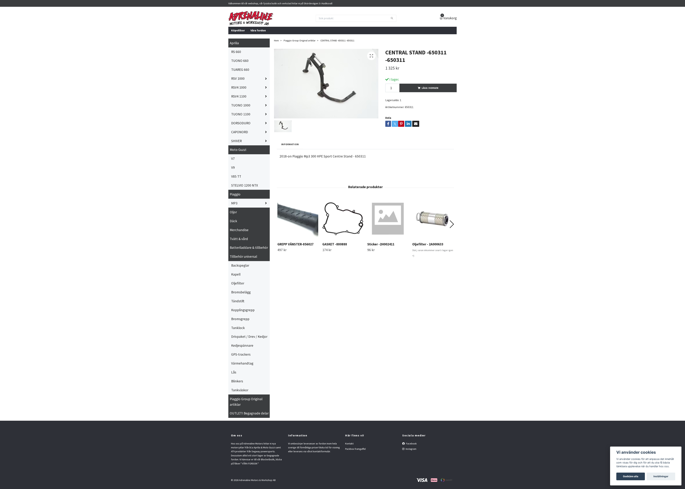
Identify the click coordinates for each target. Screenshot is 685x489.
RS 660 (236, 52)
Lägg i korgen (430, 87)
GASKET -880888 (334, 244)
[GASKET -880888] (342, 218)
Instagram (410, 448)
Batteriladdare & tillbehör (249, 247)
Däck (233, 221)
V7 (233, 158)
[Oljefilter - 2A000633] (432, 218)
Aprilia (234, 43)
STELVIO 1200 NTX (244, 185)
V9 (233, 167)
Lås (233, 372)
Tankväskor (239, 390)
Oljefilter (237, 283)
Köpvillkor (238, 30)
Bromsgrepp (240, 319)
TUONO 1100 (240, 114)
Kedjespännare (242, 345)
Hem (276, 40)
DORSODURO (240, 123)
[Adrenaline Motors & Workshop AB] (250, 18)
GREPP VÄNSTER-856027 (295, 244)
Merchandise (239, 230)
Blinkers (237, 381)
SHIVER (236, 141)
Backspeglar (240, 265)
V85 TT (236, 176)
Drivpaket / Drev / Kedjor (249, 336)
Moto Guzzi (238, 149)
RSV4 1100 (238, 96)
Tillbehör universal (243, 256)
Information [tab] (290, 144)
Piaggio (235, 194)
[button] (451, 224)
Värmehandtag (242, 363)
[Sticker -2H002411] (387, 218)
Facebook (411, 443)
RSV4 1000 (238, 87)
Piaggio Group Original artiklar (246, 402)
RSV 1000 (238, 78)
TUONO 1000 (240, 105)
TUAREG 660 (240, 69)
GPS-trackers (240, 354)
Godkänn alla (630, 476)
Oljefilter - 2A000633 (427, 244)
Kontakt (349, 443)
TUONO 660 (239, 60)
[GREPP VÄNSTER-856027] (297, 218)
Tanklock (238, 328)
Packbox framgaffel (355, 448)
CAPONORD (239, 132)
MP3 (234, 203)
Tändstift (237, 301)
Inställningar (660, 476)
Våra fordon (258, 30)
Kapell (235, 274)
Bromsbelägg (241, 292)
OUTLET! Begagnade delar (249, 413)
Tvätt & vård (239, 239)
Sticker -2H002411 (380, 244)
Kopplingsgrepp (243, 310)
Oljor (233, 212)
